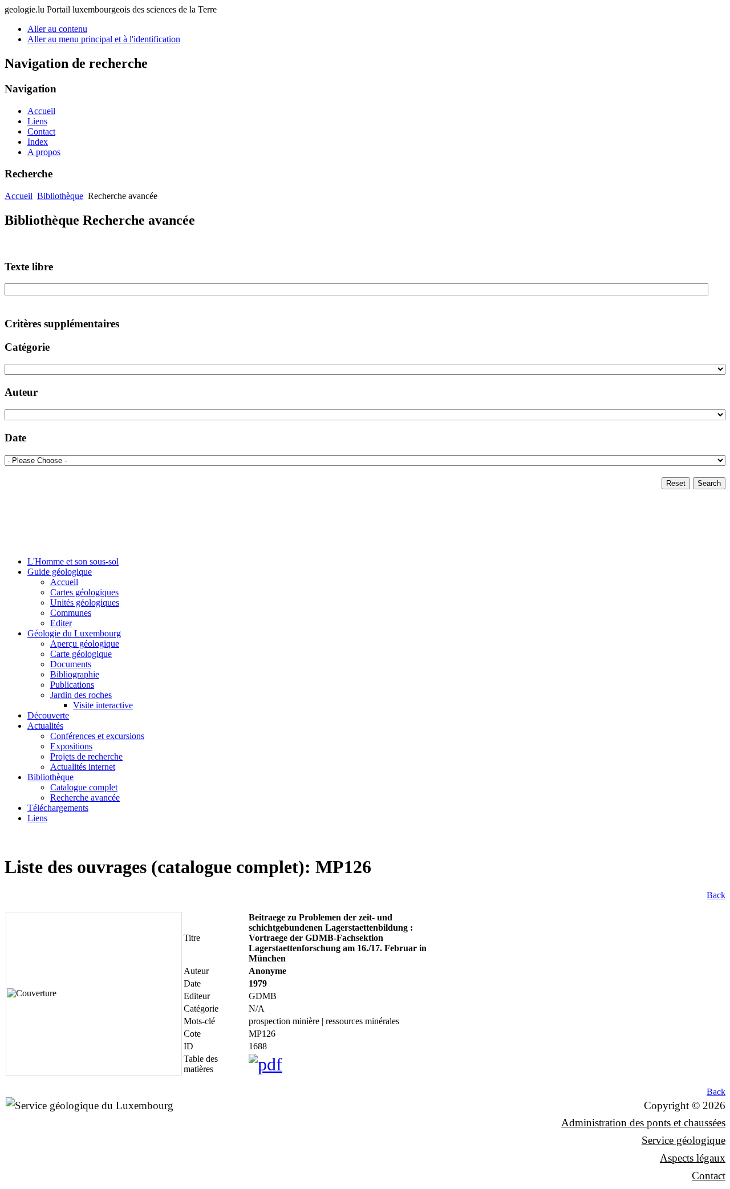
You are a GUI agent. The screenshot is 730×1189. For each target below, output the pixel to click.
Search (709, 483)
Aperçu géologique (84, 643)
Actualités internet (82, 767)
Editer (61, 623)
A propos (43, 152)
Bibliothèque (60, 196)
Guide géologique (59, 572)
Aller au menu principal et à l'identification (103, 39)
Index (37, 142)
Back (716, 895)
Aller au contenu (57, 29)
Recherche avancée (85, 797)
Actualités (45, 726)
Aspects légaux (692, 1158)
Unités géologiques (84, 602)
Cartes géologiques (84, 592)
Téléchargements (57, 808)
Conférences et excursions (97, 736)
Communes (70, 613)
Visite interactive (103, 705)
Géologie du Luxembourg (74, 633)
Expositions (71, 746)
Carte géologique (81, 654)
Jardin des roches (81, 695)
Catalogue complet (83, 787)
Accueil (41, 111)
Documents (70, 664)
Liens (37, 121)
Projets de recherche (86, 756)
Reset (676, 483)
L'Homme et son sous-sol (73, 561)
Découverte (48, 715)
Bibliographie (74, 674)
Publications (72, 684)
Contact (41, 131)
